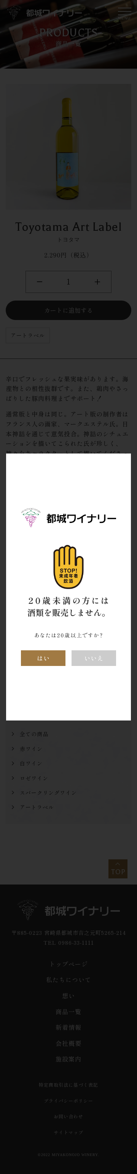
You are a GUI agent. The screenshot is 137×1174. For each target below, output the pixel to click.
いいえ (94, 658)
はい (43, 658)
